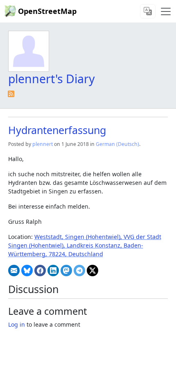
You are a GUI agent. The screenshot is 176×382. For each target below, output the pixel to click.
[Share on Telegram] (79, 270)
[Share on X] (92, 270)
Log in (16, 324)
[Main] (166, 11)
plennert (42, 144)
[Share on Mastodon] (66, 270)
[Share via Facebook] (40, 270)
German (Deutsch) (117, 144)
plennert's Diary (51, 78)
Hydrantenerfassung (57, 130)
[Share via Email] (14, 270)
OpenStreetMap (47, 11)
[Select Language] (148, 11)
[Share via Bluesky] (27, 270)
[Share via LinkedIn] (53, 270)
